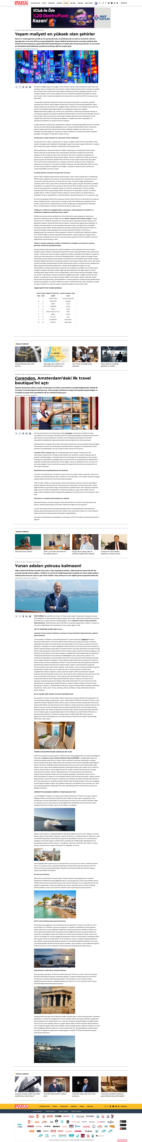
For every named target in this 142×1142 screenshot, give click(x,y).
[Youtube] (111, 3)
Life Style (73, 3)
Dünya (66, 3)
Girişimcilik (51, 3)
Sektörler (59, 3)
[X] (105, 3)
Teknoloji (80, 3)
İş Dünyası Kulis (35, 3)
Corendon (25, 378)
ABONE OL (124, 3)
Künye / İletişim (63, 1111)
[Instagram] (108, 3)
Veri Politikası (37, 1111)
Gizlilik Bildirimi (50, 1111)
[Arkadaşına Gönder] (26, 87)
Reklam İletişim (76, 1111)
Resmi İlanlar (89, 3)
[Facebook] (103, 3)
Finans (44, 3)
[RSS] (117, 3)
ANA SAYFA (17, 30)
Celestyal (84, 639)
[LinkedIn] (114, 3)
